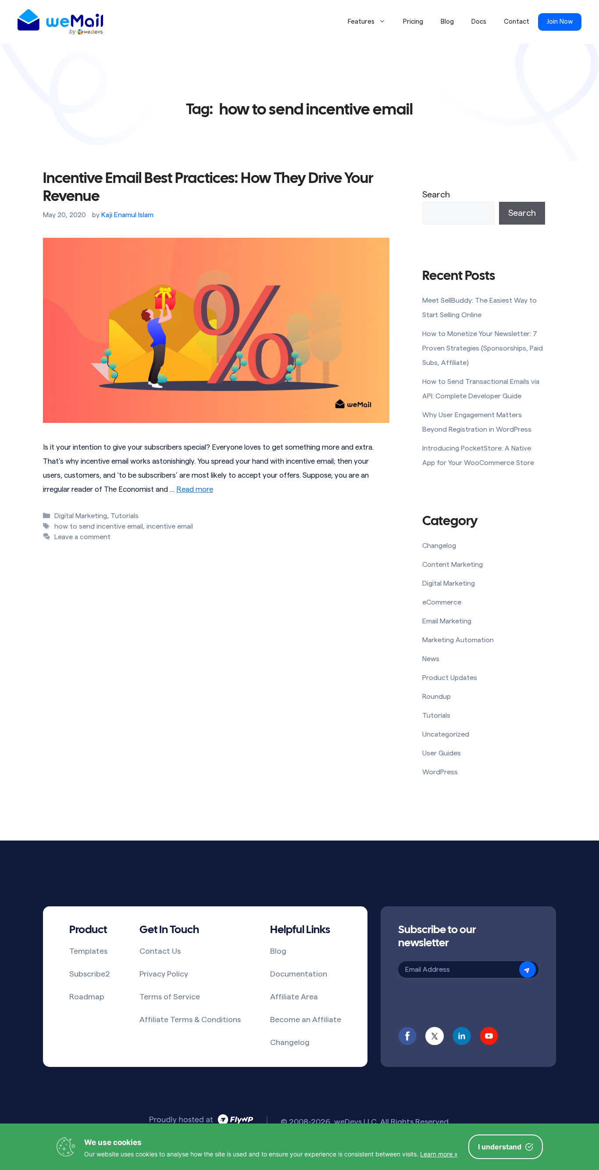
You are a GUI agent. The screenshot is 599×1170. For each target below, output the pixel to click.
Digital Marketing (80, 515)
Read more (194, 489)
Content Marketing (452, 564)
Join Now (560, 21)
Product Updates (449, 677)
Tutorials (125, 515)
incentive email (169, 526)
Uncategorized (445, 734)
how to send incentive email (98, 526)
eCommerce (441, 602)
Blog (447, 21)
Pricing (413, 21)
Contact (516, 21)
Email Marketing (446, 621)
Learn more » (439, 1154)
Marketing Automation (458, 640)
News (430, 658)
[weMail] (60, 22)
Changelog (439, 545)
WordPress (440, 772)
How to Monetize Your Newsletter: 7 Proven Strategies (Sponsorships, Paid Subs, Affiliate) (482, 348)
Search (436, 194)
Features (361, 21)
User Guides (441, 753)
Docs (478, 21)
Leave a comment (82, 536)
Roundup (436, 696)
